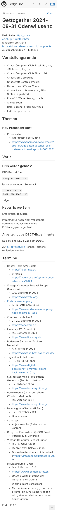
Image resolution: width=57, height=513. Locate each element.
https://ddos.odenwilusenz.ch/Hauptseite (27, 46)
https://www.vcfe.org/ (25, 296)
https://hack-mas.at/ (24, 269)
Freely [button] (52, 13)
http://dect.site (16, 246)
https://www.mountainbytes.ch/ (31, 471)
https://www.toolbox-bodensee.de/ (33, 352)
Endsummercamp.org (20, 301)
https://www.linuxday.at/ (26, 337)
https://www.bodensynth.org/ (29, 388)
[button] (52, 507)
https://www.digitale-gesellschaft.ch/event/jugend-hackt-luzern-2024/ (30, 369)
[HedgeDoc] (12, 4)
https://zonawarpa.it (24, 324)
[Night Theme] (40, 3)
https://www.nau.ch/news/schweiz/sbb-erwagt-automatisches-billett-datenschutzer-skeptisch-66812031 (33, 145)
